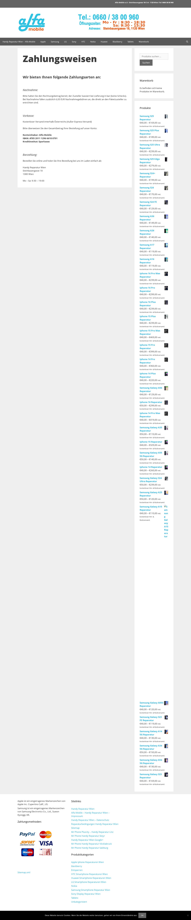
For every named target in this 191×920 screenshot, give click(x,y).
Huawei (104, 41)
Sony (74, 41)
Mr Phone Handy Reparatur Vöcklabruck (91, 843)
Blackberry (117, 41)
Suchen (146, 62)
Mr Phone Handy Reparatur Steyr (88, 835)
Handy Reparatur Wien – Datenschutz (90, 819)
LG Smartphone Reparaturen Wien (88, 881)
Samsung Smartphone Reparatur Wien (90, 889)
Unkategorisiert (79, 901)
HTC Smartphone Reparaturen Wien (89, 874)
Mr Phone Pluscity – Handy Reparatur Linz (92, 831)
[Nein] (187, 915)
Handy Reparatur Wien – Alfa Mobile (19, 41)
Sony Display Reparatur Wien (85, 893)
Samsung (55, 41)
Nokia (93, 41)
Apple (43, 41)
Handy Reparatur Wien (82, 808)
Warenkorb (144, 41)
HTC (83, 41)
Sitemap (75, 827)
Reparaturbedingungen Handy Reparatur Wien (94, 823)
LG (65, 41)
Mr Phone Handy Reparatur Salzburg (89, 847)
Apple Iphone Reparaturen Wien (87, 862)
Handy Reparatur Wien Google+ (87, 839)
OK (142, 915)
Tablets (130, 41)
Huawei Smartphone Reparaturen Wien (91, 877)
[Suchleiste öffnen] (187, 42)
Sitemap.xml (24, 872)
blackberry (76, 866)
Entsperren (77, 870)
